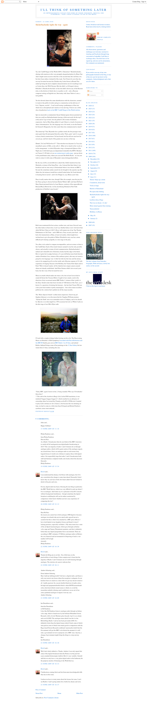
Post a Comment (41, 690)
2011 (90, 150)
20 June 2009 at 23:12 (50, 504)
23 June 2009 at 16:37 (50, 685)
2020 (90, 123)
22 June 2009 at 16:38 (50, 546)
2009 (90, 156)
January (93, 218)
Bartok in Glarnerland (96, 188)
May (92, 215)
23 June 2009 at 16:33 (50, 664)
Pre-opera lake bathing (97, 191)
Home (59, 693)
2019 (90, 126)
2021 (90, 121)
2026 (90, 106)
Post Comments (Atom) (51, 698)
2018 (90, 129)
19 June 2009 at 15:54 (50, 466)
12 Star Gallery (72, 345)
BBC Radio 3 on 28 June (63, 343)
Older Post (79, 693)
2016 (90, 135)
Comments (92, 95)
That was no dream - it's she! (98, 203)
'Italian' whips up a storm (97, 180)
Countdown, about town (97, 183)
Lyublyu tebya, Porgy (96, 200)
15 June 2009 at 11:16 (50, 429)
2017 (90, 132)
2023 (90, 115)
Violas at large (94, 185)
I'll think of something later (74, 10)
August (92, 171)
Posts (90, 91)
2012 (90, 147)
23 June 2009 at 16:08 (50, 598)
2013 (90, 144)
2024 (90, 112)
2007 (90, 225)
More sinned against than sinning (100, 206)
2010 (90, 153)
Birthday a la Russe (96, 212)
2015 (90, 138)
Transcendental (94, 209)
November (93, 162)
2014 (90, 141)
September (93, 168)
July (91, 174)
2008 (90, 222)
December (93, 159)
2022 (90, 118)
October (93, 165)
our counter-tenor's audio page (63, 153)
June (92, 177)
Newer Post (39, 693)
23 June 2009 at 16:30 (50, 643)
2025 (90, 109)
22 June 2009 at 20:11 (50, 565)
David (43, 472)
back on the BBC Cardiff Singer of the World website (63, 110)
